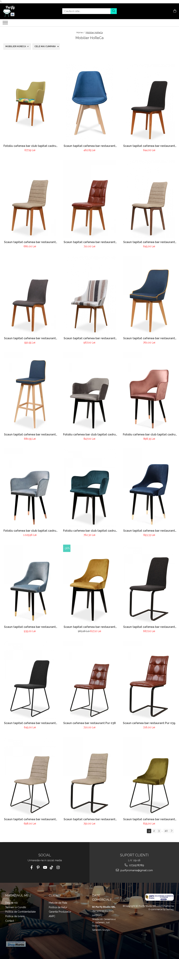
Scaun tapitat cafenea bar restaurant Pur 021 (30, 242)
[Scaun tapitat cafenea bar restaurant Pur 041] (89, 776)
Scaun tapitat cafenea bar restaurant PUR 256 (89, 146)
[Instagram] (58, 867)
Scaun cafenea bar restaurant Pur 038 (89, 723)
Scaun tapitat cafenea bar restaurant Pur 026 (149, 338)
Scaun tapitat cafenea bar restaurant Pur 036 (149, 627)
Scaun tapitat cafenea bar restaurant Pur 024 (30, 338)
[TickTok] (51, 867)
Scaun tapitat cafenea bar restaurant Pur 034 (30, 627)
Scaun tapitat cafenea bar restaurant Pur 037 (30, 723)
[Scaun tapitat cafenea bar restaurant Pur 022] (89, 199)
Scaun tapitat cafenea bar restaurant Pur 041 (89, 819)
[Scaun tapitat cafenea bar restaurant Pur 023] (149, 199)
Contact (9, 920)
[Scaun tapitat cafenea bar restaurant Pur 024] (30, 295)
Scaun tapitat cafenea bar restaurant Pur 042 (149, 819)
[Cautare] (113, 11)
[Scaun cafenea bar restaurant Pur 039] (149, 680)
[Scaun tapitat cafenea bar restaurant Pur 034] (30, 584)
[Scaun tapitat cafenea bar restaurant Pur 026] (149, 295)
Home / (80, 32)
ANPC (52, 916)
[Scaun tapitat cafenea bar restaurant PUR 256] (89, 103)
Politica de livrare (14, 916)
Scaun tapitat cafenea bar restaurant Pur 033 (149, 530)
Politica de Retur (58, 907)
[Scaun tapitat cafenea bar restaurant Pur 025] (89, 295)
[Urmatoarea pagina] (171, 831)
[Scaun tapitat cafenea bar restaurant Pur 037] (30, 680)
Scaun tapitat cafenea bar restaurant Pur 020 (149, 146)
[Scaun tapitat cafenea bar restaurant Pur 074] (30, 391)
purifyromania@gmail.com (136, 870)
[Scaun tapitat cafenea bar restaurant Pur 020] (149, 103)
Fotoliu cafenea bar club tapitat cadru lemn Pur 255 (29, 146)
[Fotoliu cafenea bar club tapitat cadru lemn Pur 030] (149, 391)
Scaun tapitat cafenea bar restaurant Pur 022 (89, 242)
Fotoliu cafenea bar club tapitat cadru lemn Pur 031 (29, 530)
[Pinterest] (38, 867)
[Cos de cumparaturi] (174, 11)
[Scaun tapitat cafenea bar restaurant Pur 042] (149, 776)
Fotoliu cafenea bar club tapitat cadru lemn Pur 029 (89, 434)
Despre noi (11, 902)
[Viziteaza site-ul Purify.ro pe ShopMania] (16, 944)
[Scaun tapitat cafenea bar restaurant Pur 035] (89, 584)
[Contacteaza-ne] (172, 22)
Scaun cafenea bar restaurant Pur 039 (149, 723)
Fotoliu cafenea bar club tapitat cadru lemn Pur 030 (149, 434)
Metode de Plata (58, 902)
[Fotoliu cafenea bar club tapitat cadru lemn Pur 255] (30, 103)
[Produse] (6, 23)
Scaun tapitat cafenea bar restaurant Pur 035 (89, 627)
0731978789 (136, 865)
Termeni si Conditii (15, 907)
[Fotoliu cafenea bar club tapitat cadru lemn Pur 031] (30, 487)
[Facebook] (31, 867)
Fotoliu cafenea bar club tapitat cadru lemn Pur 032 (89, 530)
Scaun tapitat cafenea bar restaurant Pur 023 (149, 242)
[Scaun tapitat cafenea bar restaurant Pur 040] (30, 776)
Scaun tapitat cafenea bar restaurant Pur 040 (30, 819)
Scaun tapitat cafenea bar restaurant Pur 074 (30, 434)
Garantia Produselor (60, 911)
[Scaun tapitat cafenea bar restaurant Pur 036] (149, 584)
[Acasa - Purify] (20, 11)
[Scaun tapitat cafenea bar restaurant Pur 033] (149, 487)
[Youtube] (45, 867)
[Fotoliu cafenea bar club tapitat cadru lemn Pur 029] (89, 391)
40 (166, 830)
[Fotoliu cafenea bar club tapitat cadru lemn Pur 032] (89, 487)
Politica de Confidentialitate (20, 911)
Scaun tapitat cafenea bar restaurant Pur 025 (89, 338)
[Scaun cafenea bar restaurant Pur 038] (89, 680)
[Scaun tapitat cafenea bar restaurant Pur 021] (30, 199)
